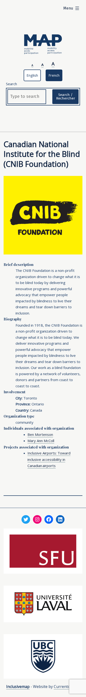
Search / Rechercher (65, 96)
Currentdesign (67, 686)
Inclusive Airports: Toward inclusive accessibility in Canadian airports (48, 459)
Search (11, 83)
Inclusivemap (18, 686)
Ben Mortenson (40, 434)
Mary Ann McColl (40, 440)
